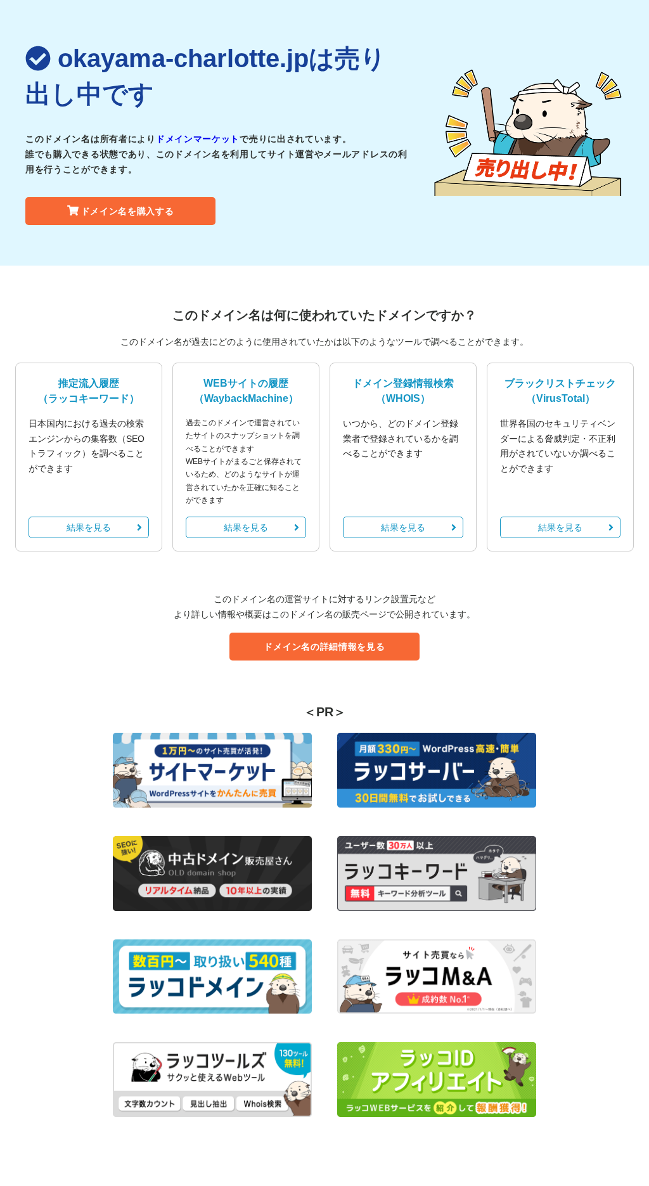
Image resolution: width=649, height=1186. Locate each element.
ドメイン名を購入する (127, 211)
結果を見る (89, 527)
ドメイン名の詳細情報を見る (324, 646)
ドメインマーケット (198, 139)
